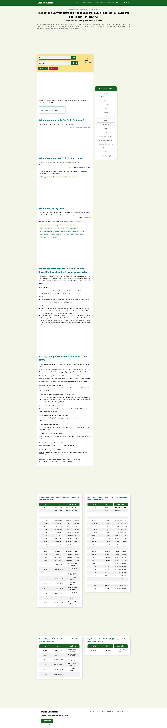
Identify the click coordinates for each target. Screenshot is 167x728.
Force (106, 132)
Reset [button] (53, 68)
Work (106, 152)
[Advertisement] (83, 41)
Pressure (106, 124)
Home (77, 3)
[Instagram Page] (49, 725)
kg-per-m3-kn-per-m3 (46, 231)
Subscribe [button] (47, 721)
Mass (106, 117)
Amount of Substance (106, 136)
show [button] (56, 111)
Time (106, 101)
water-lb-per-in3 (62, 228)
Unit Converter (86, 3)
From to (86, 62)
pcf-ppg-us (67, 177)
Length (106, 113)
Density (106, 128)
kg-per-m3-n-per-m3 (78, 231)
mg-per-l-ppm (73, 228)
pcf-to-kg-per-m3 (44, 177)
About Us (91, 711)
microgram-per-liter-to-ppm (62, 231)
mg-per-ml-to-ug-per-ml (46, 225)
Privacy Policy (110, 711)
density (91, 9)
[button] (87, 59)
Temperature (106, 105)
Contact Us (125, 3)
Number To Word (113, 3)
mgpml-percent (44, 234)
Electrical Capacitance (106, 144)
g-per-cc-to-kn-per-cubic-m (47, 228)
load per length (106, 156)
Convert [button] (43, 68)
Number (106, 148)
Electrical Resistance (105, 140)
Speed (106, 120)
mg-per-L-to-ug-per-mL (62, 225)
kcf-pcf (96, 9)
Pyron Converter (73, 9)
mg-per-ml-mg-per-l (56, 234)
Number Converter (100, 3)
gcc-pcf (74, 177)
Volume (105, 93)
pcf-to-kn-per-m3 (56, 177)
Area (105, 109)
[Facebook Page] (52, 725)
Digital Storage (106, 97)
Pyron (45, 2)
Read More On (79, 127)
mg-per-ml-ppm (69, 234)
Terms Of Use (100, 711)
